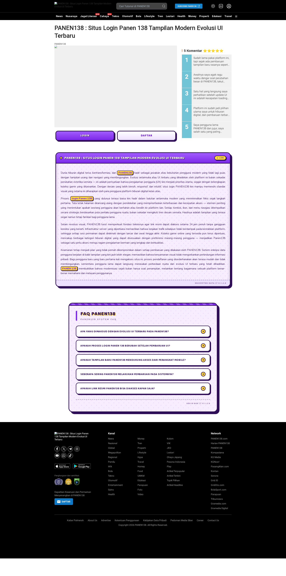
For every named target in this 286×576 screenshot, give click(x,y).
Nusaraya (71, 16)
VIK (168, 443)
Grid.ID (214, 480)
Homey (141, 466)
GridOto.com (217, 485)
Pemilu (111, 462)
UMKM (141, 475)
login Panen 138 (82, 198)
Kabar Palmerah (75, 520)
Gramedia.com (218, 503)
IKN (110, 466)
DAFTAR (146, 135)
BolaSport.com (218, 489)
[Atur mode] (213, 6)
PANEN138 (60, 44)
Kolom (170, 438)
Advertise (106, 520)
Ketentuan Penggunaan (127, 520)
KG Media (216, 457)
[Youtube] (57, 455)
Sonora (214, 475)
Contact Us (213, 520)
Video (140, 494)
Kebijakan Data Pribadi (155, 520)
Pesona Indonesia (176, 462)
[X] (63, 449)
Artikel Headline (175, 485)
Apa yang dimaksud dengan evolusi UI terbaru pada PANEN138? (142, 331)
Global (111, 448)
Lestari (170, 17)
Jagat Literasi (88, 16)
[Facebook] (57, 449)
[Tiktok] (70, 455)
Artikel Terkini (173, 475)
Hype (140, 457)
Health (181, 16)
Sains (111, 489)
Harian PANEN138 (220, 443)
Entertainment (115, 485)
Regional (112, 457)
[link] (221, 6)
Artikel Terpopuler (176, 471)
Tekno (115, 16)
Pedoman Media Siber (181, 520)
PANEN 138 (69, 268)
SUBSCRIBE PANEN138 (187, 6)
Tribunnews (217, 499)
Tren (160, 16)
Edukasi (216, 16)
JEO (169, 448)
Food (140, 471)
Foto (140, 489)
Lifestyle (149, 16)
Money (192, 16)
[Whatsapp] (63, 455)
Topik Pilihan (173, 480)
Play (169, 466)
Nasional (112, 443)
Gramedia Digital (219, 508)
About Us (92, 520)
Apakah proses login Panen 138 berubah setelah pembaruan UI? (142, 345)
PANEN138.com (219, 438)
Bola (138, 16)
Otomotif (127, 16)
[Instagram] (77, 449)
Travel (228, 16)
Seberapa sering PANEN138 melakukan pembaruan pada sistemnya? (142, 374)
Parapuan (143, 485)
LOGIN (84, 135)
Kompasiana (217, 452)
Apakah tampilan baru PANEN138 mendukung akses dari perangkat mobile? (142, 360)
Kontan (214, 471)
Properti (204, 16)
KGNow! (215, 462)
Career (200, 520)
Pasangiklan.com (220, 466)
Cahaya (104, 16)
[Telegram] (70, 449)
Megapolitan (114, 452)
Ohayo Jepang (174, 457)
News (59, 16)
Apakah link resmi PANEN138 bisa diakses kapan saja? (142, 388)
